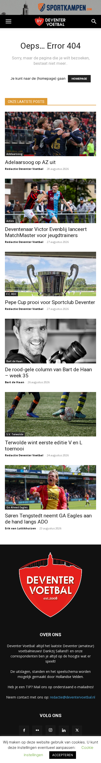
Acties (10, 221)
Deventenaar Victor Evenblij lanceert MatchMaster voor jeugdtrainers (46, 232)
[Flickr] (37, 730)
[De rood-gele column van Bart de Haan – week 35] (50, 341)
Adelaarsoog (14, 154)
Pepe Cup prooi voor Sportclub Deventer (50, 302)
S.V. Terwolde (14, 434)
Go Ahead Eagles (17, 507)
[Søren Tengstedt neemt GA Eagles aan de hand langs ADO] (50, 487)
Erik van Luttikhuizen (20, 528)
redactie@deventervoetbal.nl (72, 697)
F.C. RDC (11, 294)
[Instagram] (50, 730)
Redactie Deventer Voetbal (24, 169)
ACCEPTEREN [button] (62, 755)
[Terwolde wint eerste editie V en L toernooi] (50, 414)
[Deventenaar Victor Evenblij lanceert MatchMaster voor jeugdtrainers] (50, 201)
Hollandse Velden (69, 676)
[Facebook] (24, 730)
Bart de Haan (14, 361)
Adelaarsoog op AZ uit (30, 162)
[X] (77, 730)
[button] (8, 21)
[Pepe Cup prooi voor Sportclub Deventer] (50, 274)
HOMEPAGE (79, 78)
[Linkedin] (64, 730)
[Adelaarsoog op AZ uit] (50, 134)
